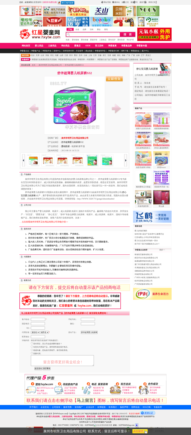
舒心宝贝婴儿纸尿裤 (147, 69)
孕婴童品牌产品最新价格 (128, 59)
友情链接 (101, 407)
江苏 (95, 55)
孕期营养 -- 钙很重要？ (87, 59)
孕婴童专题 (142, 46)
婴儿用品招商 (54, 416)
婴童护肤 (93, 40)
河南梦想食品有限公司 (144, 274)
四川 (71, 55)
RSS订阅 (147, 407)
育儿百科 (99, 46)
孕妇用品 (65, 46)
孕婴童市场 (46, 51)
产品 (70, 29)
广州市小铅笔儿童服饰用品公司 (147, 277)
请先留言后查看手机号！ (155, 87)
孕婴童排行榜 (113, 51)
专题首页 (158, 407)
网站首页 (26, 46)
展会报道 (89, 51)
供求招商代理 (68, 51)
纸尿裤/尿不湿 (78, 146)
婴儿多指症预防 (141, 231)
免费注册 (52, 2)
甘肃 (109, 55)
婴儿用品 (39, 46)
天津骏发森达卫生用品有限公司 (147, 268)
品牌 (84, 29)
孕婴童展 (112, 46)
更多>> (162, 250)
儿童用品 (52, 46)
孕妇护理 (130, 40)
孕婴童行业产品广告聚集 (107, 59)
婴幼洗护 (111, 40)
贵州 (80, 55)
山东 (42, 55)
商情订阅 (152, 2)
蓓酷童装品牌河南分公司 (144, 271)
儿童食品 (102, 40)
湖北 (119, 55)
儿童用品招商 (66, 416)
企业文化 (45, 407)
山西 (61, 55)
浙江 (104, 55)
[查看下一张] (116, 108)
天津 (37, 55)
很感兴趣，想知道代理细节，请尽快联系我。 (51, 350)
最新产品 (143, 2)
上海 (90, 55)
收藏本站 (116, 2)
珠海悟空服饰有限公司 (144, 254)
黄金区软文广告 (146, 59)
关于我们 (33, 407)
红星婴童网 (36, 2)
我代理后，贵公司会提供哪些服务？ (47, 344)
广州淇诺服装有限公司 (144, 284)
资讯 (106, 29)
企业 (77, 29)
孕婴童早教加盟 (103, 416)
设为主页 (125, 2)
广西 (133, 55)
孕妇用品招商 (79, 416)
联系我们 (113, 407)
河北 (52, 55)
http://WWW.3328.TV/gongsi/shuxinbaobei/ (96, 199)
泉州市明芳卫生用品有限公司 (50, 65)
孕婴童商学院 (100, 51)
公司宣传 (56, 407)
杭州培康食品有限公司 (144, 281)
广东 (128, 55)
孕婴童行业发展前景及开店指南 (44, 59)
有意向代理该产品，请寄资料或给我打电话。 (51, 347)
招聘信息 (135, 407)
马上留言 (85, 400)
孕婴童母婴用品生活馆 (67, 59)
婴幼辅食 (75, 40)
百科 (91, 29)
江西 (66, 55)
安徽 (99, 55)
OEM (87, 46)
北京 (33, 55)
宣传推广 (79, 407)
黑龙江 (148, 55)
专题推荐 (25, 59)
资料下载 (124, 51)
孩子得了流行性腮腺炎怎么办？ (147, 244)
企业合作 (90, 407)
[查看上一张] (33, 108)
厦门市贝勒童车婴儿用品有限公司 (148, 264)
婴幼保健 (84, 40)
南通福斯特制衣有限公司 (144, 261)
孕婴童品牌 (126, 46)
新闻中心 (57, 51)
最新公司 (134, 2)
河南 (47, 55)
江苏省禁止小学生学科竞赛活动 (147, 237)
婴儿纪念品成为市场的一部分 (146, 241)
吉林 (138, 55)
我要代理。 (37, 354)
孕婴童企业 (24, 51)
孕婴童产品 (35, 51)
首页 (34, 65)
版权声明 (124, 407)
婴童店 (77, 46)
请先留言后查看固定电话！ (157, 91)
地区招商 (25, 55)
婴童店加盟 (91, 416)
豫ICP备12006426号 (119, 414)
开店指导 (79, 51)
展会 (99, 29)
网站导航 (107, 2)
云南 (85, 55)
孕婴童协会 (135, 51)
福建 (114, 55)
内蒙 (56, 55)
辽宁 (142, 55)
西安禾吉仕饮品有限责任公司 (146, 258)
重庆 (76, 55)
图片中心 (145, 51)
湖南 (123, 55)
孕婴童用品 (116, 416)
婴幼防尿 (121, 40)
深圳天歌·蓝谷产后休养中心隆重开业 (149, 234)
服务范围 (67, 407)
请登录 (46, 2)
